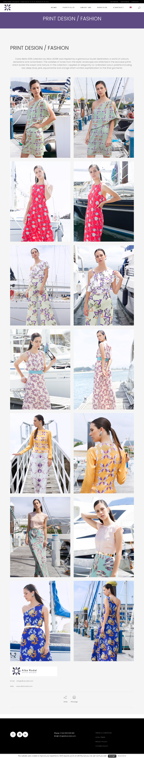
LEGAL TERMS (100, 737)
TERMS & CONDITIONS (103, 733)
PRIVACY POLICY (101, 742)
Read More (122, 756)
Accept (112, 756)
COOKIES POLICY (101, 746)
